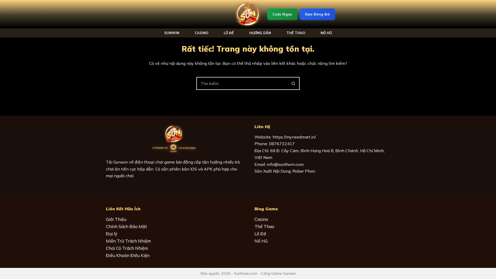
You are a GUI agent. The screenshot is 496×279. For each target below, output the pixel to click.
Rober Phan (303, 171)
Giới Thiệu (116, 219)
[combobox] (242, 83)
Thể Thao (295, 33)
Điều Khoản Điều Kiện (128, 255)
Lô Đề (229, 33)
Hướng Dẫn (260, 33)
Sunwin (171, 33)
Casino (201, 33)
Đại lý (111, 233)
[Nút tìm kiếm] (293, 83)
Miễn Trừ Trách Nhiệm (128, 241)
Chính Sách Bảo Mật (126, 226)
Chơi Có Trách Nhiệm (127, 248)
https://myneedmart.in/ (294, 137)
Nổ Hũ (261, 241)
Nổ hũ (326, 33)
